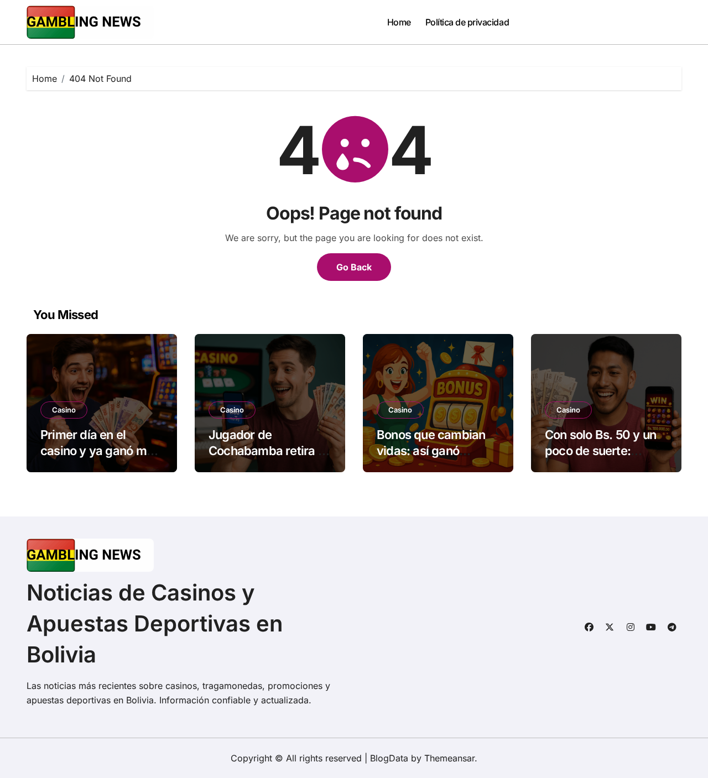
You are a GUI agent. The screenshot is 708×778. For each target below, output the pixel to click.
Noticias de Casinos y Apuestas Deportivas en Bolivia (155, 623)
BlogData (389, 758)
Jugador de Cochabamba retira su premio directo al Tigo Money (270, 458)
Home (399, 22)
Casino (64, 409)
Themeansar (449, 758)
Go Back (354, 267)
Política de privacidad (467, 22)
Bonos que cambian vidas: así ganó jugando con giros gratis (431, 458)
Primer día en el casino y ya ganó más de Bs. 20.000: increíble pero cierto (99, 458)
